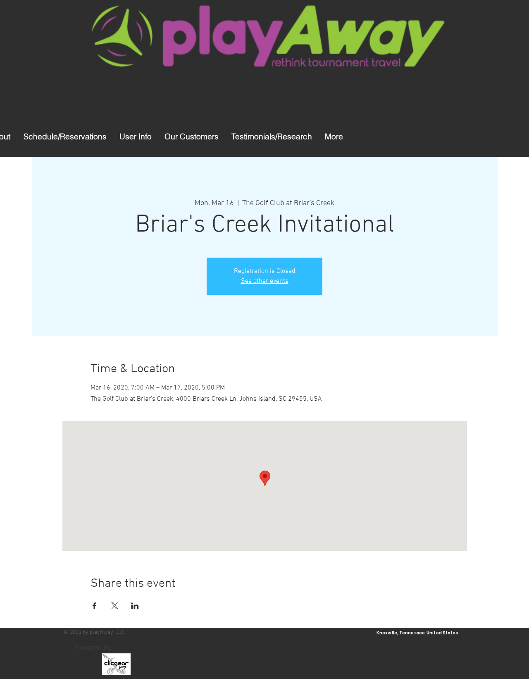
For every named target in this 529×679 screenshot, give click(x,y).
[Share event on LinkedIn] (135, 605)
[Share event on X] (115, 605)
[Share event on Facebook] (94, 605)
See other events (264, 281)
